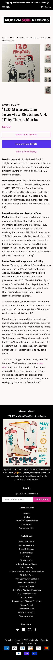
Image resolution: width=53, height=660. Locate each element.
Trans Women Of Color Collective (26, 601)
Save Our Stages (26, 586)
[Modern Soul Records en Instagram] (29, 630)
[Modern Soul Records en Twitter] (17, 630)
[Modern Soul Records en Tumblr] (35, 630)
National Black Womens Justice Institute (26, 571)
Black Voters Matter (26, 545)
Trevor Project (26, 605)
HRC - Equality (26, 568)
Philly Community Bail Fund (27, 579)
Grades (26, 517)
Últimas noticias (26, 411)
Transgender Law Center (26, 594)
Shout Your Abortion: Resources (27, 590)
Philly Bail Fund (26, 575)
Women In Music (26, 616)
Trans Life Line (26, 597)
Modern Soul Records (38, 640)
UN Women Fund (26, 609)
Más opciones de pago (26, 151)
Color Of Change (26, 549)
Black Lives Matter (26, 541)
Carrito (47, 7)
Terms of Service (26, 528)
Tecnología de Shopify (26, 643)
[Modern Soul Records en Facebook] (23, 630)
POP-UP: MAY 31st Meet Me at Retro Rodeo (26, 416)
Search (26, 513)
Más (8, 7)
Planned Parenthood (27, 582)
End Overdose (26, 553)
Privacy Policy (26, 524)
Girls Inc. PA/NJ (26, 560)
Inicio (4, 38)
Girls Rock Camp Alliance (26, 564)
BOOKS (12, 38)
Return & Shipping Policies (26, 521)
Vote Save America (26, 612)
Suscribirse (41, 499)
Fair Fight (26, 556)
